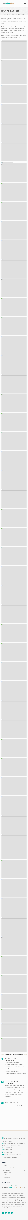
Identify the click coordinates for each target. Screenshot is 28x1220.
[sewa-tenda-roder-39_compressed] (14, 728)
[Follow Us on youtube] (12, 1213)
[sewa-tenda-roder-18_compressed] (14, 326)
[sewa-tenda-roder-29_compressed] (14, 537)
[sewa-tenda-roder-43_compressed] (14, 805)
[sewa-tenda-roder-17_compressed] (14, 307)
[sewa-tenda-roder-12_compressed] (14, 211)
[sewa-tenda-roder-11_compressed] (14, 192)
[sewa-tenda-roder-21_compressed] (14, 383)
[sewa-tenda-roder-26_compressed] (14, 479)
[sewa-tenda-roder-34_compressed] (14, 633)
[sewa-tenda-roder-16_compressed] (14, 287)
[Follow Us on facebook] (3, 1213)
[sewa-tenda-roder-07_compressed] (14, 132)
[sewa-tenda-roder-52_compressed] (14, 984)
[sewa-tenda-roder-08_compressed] (14, 151)
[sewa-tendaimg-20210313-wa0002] (14, 1001)
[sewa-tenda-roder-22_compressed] (14, 403)
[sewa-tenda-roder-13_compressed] (14, 230)
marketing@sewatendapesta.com (12, 1154)
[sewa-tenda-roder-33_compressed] (14, 613)
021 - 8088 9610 (8, 1147)
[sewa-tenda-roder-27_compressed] (14, 498)
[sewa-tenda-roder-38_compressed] (14, 709)
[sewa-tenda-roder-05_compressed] (14, 94)
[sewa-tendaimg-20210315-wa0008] (14, 1030)
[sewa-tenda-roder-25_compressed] (14, 460)
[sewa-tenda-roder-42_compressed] (14, 786)
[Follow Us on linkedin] (6, 1213)
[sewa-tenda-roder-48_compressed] (14, 907)
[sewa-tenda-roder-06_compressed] (14, 113)
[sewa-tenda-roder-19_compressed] (14, 345)
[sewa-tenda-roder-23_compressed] (14, 422)
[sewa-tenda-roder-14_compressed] (14, 249)
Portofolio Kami (7, 1172)
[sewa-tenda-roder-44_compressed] (14, 824)
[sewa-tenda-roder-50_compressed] (14, 945)
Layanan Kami (10, 14)
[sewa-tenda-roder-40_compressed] (14, 748)
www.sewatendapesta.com (10, 1157)
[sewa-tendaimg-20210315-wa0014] (14, 1045)
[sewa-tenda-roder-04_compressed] (14, 72)
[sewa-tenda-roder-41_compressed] (14, 767)
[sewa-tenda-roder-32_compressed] (14, 594)
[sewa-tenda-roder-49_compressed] (14, 926)
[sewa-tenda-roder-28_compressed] (14, 518)
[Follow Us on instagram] (9, 1213)
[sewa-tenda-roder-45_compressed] (14, 846)
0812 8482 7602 (8, 1152)
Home (5, 14)
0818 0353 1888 (8, 1149)
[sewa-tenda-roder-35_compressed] (14, 652)
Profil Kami (6, 1174)
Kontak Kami (7, 1177)
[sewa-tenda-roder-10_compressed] (14, 172)
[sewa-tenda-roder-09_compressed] (14, 162)
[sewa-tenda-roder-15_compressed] (14, 268)
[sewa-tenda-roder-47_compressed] (14, 888)
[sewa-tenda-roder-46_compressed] (14, 869)
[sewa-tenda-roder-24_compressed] (14, 441)
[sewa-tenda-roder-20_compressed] (14, 364)
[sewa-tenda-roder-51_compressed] (14, 965)
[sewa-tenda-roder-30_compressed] (14, 556)
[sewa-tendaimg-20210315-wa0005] (14, 1015)
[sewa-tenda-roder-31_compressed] (14, 575)
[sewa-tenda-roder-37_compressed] (14, 690)
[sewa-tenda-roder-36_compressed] (14, 671)
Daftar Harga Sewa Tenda (10, 1168)
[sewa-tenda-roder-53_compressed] (14, 49)
